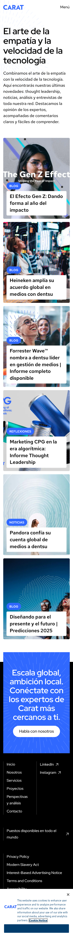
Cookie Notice (38, 920)
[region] (36, 912)
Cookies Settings (36, 928)
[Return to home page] (13, 7)
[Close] (68, 894)
